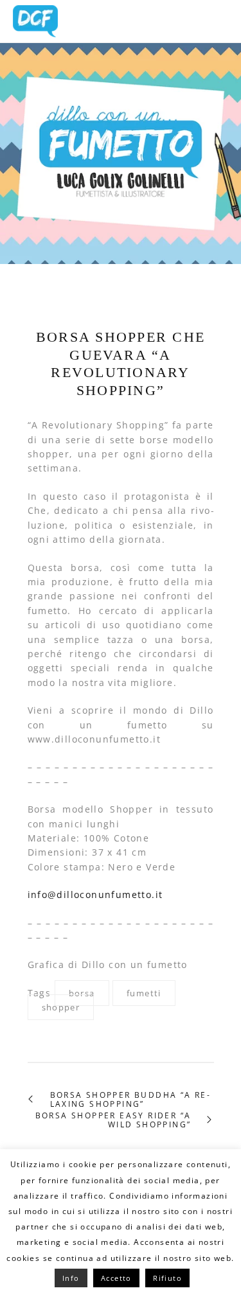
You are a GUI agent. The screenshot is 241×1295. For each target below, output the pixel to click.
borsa (82, 993)
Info (71, 1278)
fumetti (144, 993)
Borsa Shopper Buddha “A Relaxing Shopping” (130, 1100)
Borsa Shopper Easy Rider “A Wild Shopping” (113, 1120)
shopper (61, 1007)
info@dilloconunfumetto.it (95, 894)
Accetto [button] (116, 1278)
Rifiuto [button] (167, 1278)
